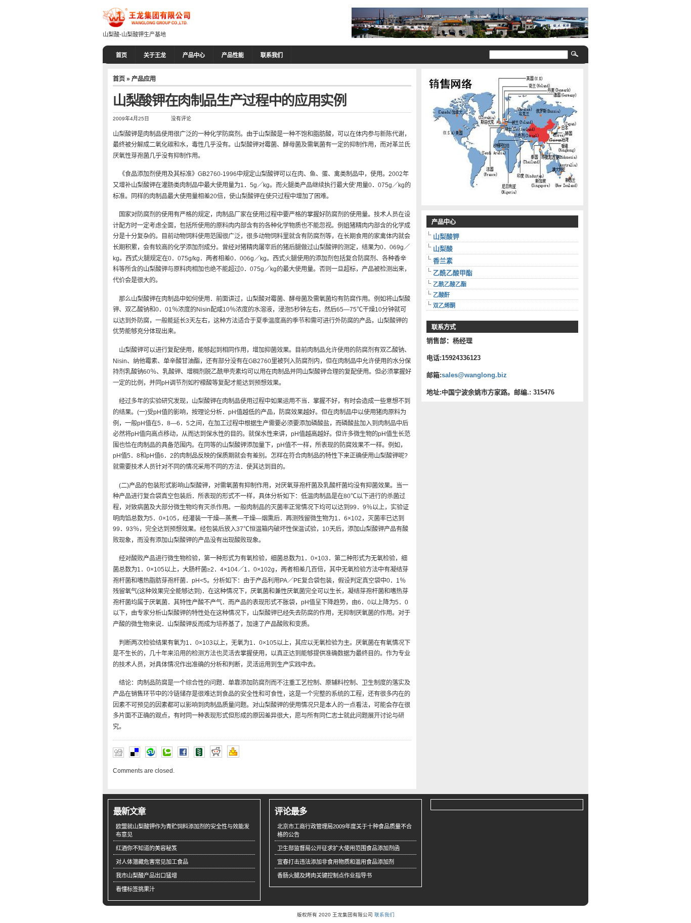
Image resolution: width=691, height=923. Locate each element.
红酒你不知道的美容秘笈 (146, 848)
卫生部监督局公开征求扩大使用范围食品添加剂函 (338, 848)
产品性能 (233, 55)
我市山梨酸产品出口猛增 (146, 875)
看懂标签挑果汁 (135, 889)
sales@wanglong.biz (474, 375)
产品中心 (194, 55)
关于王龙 (155, 55)
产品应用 (144, 78)
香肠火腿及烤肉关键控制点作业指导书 (324, 875)
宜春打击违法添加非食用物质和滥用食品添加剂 (335, 862)
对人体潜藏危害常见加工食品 (152, 862)
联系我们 (272, 55)
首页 (121, 55)
